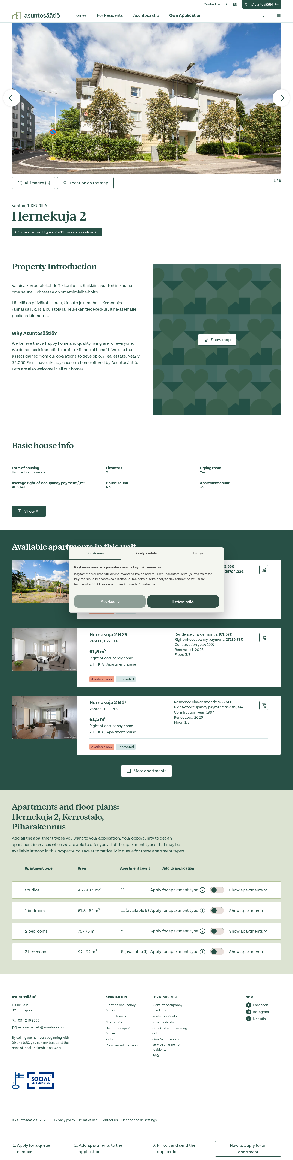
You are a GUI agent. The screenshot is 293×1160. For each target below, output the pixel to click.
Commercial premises (122, 1045)
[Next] (281, 98)
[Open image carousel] (146, 98)
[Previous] (11, 98)
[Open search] (262, 15)
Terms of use (88, 1120)
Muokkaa (107, 601)
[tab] (33, 183)
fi (227, 4)
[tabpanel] (146, 98)
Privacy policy (64, 1120)
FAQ (155, 1056)
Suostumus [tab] (95, 553)
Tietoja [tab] (198, 553)
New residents (163, 1022)
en (235, 4)
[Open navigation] (278, 15)
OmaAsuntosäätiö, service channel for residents (166, 1044)
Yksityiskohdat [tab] (146, 553)
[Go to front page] (36, 15)
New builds (114, 1022)
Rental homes (116, 1016)
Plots (109, 1039)
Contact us (212, 4)
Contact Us (109, 1120)
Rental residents (164, 1016)
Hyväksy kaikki (183, 601)
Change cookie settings (139, 1120)
